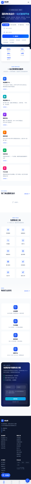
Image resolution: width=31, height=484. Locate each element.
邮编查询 (19, 454)
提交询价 (15, 399)
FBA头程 (3, 446)
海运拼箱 (14, 24)
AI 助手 (2, 472)
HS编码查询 (19, 442)
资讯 (19, 482)
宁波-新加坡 (5, 42)
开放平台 (3, 470)
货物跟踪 (19, 438)
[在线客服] (28, 480)
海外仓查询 (19, 452)
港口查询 (19, 444)
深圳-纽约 (18, 40)
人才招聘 (3, 468)
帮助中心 (3, 466)
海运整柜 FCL (4, 438)
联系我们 (3, 464)
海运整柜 (6, 24)
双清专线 (3, 448)
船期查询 (19, 440)
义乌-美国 (12, 42)
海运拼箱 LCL (4, 440)
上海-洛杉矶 (12, 40)
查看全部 (26, 193)
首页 (4, 482)
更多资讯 (26, 291)
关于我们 (3, 462)
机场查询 (19, 446)
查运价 (16, 36)
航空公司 (19, 450)
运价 (11, 482)
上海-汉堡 (24, 40)
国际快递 (3, 444)
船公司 (18, 448)
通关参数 (19, 456)
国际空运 (22, 24)
